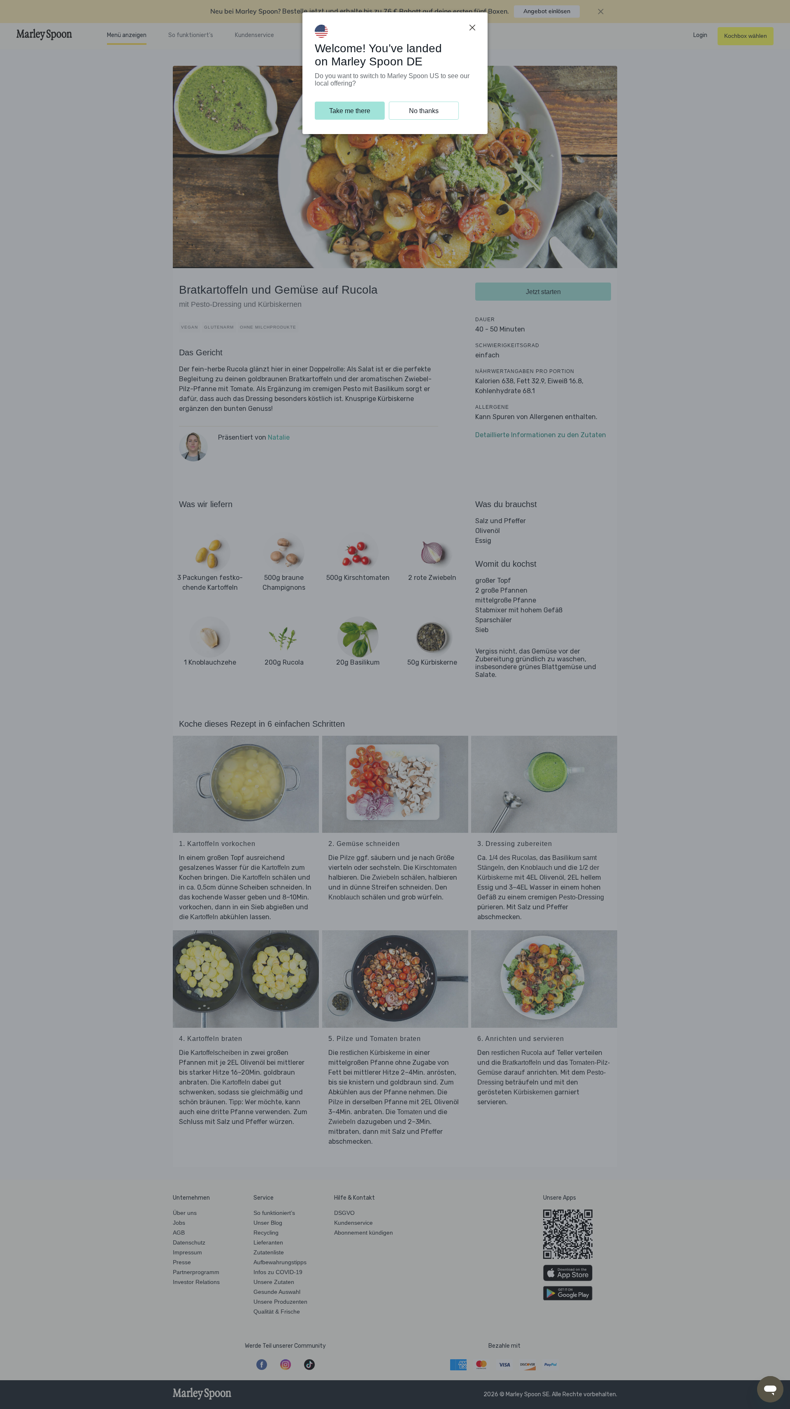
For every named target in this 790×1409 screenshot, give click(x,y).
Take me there (349, 110)
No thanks (424, 110)
